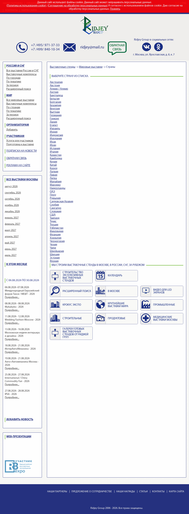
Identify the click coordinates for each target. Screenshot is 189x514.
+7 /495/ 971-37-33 (45, 45)
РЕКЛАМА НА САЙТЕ (18, 165)
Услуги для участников (19, 141)
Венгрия (55, 109)
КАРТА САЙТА (176, 491)
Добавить (12, 129)
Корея (53, 168)
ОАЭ (52, 191)
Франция (55, 234)
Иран (53, 145)
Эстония (55, 258)
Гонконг (54, 118)
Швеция (54, 254)
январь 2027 (12, 217)
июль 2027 (10, 255)
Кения (53, 162)
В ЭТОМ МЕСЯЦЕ (16, 264)
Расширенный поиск (18, 89)
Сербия (54, 205)
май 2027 (10, 243)
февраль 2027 (12, 224)
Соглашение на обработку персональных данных (77, 5)
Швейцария (57, 251)
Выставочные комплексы (21, 74)
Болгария (55, 102)
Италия (54, 152)
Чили (53, 248)
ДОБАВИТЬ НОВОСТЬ (19, 419)
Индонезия (56, 135)
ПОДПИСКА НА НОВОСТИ (21, 151)
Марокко (55, 185)
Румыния (55, 198)
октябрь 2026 (12, 199)
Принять (115, 9)
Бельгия (54, 99)
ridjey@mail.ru (92, 47)
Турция (54, 224)
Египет (54, 125)
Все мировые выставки (20, 100)
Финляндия (56, 231)
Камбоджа (56, 158)
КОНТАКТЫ (158, 491)
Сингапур (55, 208)
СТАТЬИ (143, 491)
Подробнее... (12, 297)
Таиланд (54, 218)
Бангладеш (56, 95)
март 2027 (10, 230)
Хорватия (55, 238)
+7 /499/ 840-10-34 (45, 49)
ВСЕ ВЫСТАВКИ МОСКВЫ (22, 179)
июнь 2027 (11, 249)
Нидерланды (57, 188)
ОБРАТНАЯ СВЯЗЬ (16, 158)
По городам (13, 78)
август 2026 (11, 186)
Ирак (53, 142)
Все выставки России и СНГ (22, 70)
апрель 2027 (12, 236)
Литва (53, 178)
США (53, 215)
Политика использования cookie (26, 5)
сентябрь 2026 (13, 192)
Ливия (53, 175)
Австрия (55, 85)
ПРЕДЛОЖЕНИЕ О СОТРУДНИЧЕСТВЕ (91, 491)
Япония (54, 261)
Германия (55, 115)
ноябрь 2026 (12, 205)
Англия (54, 92)
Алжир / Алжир (59, 89)
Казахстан (55, 155)
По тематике (13, 81)
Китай (53, 165)
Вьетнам (55, 112)
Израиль (55, 128)
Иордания (56, 138)
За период (12, 85)
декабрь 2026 (12, 211)
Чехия (53, 244)
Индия (53, 132)
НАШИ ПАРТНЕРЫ (57, 491)
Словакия (55, 211)
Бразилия (55, 105)
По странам (13, 107)
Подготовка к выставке (20, 144)
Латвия (54, 171)
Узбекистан (56, 228)
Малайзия (55, 181)
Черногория (57, 241)
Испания (55, 148)
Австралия (56, 82)
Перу (53, 195)
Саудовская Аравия (61, 201)
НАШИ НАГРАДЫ (125, 491)
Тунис (53, 221)
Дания (53, 122)
